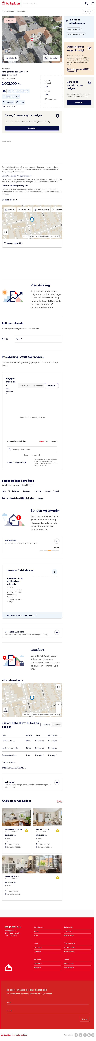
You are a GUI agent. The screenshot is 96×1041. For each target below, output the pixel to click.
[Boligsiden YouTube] (93, 1035)
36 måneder (37, 386)
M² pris (47, 91)
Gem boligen (32, 128)
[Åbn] (57, 541)
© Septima (33, 236)
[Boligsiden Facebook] (76, 1035)
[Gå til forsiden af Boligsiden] (11, 3)
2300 (23, 498)
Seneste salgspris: (48, 82)
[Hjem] (8, 967)
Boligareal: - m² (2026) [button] (20, 91)
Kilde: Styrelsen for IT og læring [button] (14, 767)
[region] (32, 222)
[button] (4, 91)
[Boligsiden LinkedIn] (89, 1035)
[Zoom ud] (58, 710)
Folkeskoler (46, 725)
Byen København (8, 11)
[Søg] (86, 3)
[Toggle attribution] (59, 236)
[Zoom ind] (58, 704)
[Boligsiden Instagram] (85, 1035)
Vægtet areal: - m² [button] (12, 96)
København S (22, 11)
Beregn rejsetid (14, 243)
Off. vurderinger (51, 99)
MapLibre (26, 236)
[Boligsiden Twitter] (80, 1035)
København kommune (34, 498)
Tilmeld (84, 1019)
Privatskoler (56, 725)
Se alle (59, 801)
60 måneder (51, 386)
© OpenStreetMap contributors (48, 236)
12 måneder (24, 386)
